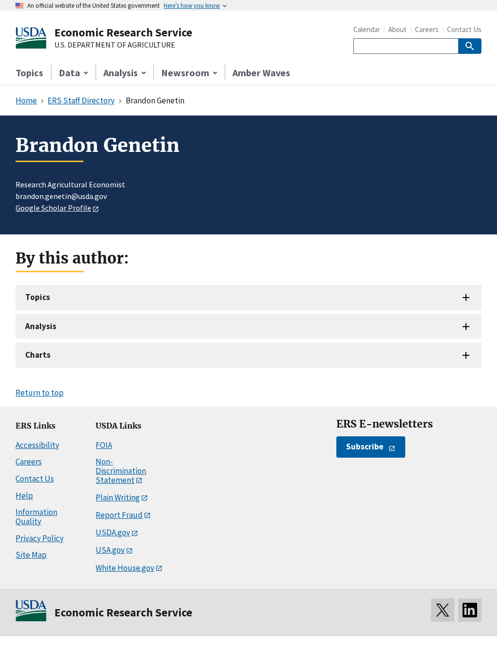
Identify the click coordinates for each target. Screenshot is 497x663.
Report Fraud (119, 515)
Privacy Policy (40, 538)
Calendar (366, 29)
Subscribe (364, 446)
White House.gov (125, 568)
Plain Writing (118, 497)
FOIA (104, 445)
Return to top (40, 392)
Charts (37, 354)
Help (24, 495)
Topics (29, 72)
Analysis (40, 326)
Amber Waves (261, 72)
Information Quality (36, 517)
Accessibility (37, 445)
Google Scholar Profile (53, 208)
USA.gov (110, 550)
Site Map (31, 554)
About (397, 29)
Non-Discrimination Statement (121, 470)
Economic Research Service (123, 32)
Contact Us (464, 29)
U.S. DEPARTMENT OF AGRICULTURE (114, 45)
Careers (427, 29)
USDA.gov (113, 532)
